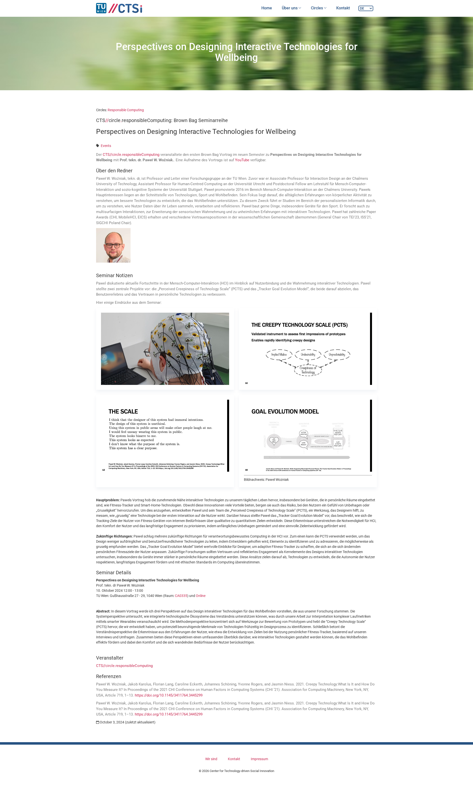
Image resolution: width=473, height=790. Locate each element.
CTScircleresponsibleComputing (131, 154)
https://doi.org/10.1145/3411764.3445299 (169, 695)
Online (200, 596)
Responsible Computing (126, 110)
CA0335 (181, 596)
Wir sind (211, 759)
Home (266, 8)
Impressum (259, 759)
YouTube (242, 160)
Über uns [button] (290, 8)
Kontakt (343, 8)
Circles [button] (317, 8)
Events (106, 146)
